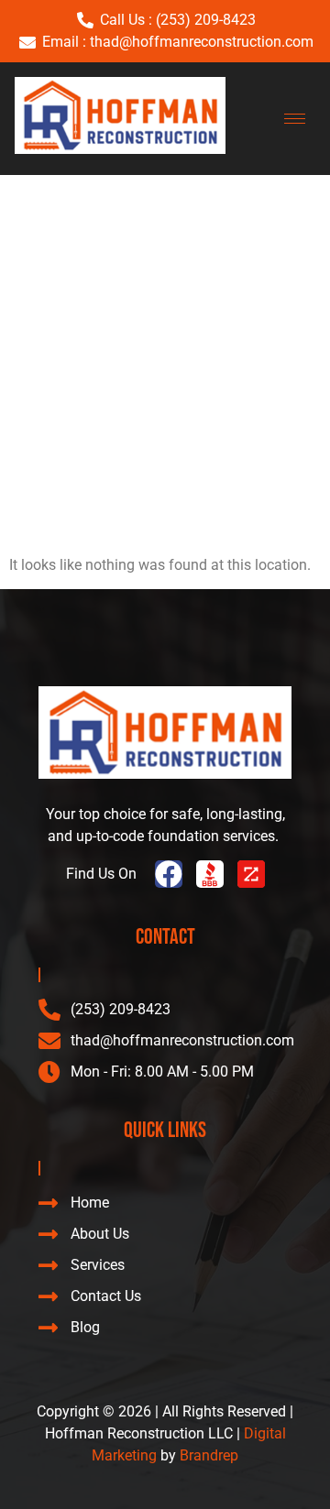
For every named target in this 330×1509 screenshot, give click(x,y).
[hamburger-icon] (294, 119)
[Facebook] (168, 874)
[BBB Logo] (210, 874)
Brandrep (209, 1455)
